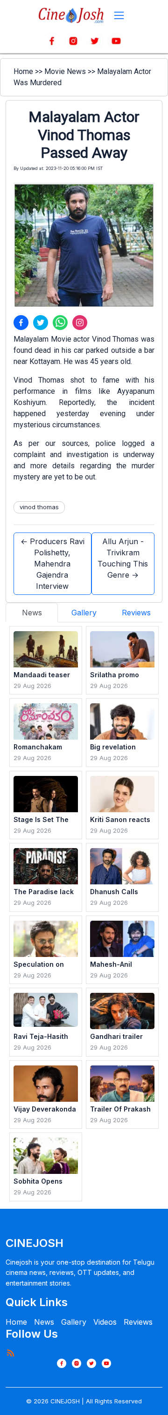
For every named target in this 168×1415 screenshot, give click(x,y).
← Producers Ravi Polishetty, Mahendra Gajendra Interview (52, 564)
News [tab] (32, 612)
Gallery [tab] (84, 612)
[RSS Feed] (10, 1352)
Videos (105, 1322)
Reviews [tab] (136, 612)
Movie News (65, 71)
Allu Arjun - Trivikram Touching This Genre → (123, 558)
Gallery (73, 1322)
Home (23, 71)
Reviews (138, 1322)
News (44, 1322)
